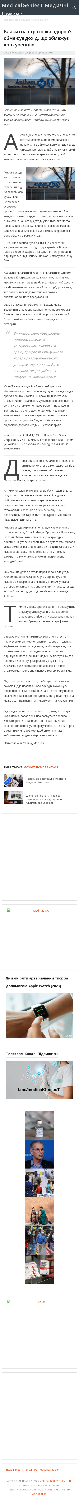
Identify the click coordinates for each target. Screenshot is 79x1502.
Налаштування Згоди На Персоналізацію (32, 1469)
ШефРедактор (33, 52)
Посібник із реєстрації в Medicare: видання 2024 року (46, 780)
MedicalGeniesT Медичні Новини (35, 9)
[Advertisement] (39, 857)
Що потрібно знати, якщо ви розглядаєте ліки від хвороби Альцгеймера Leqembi (44, 799)
